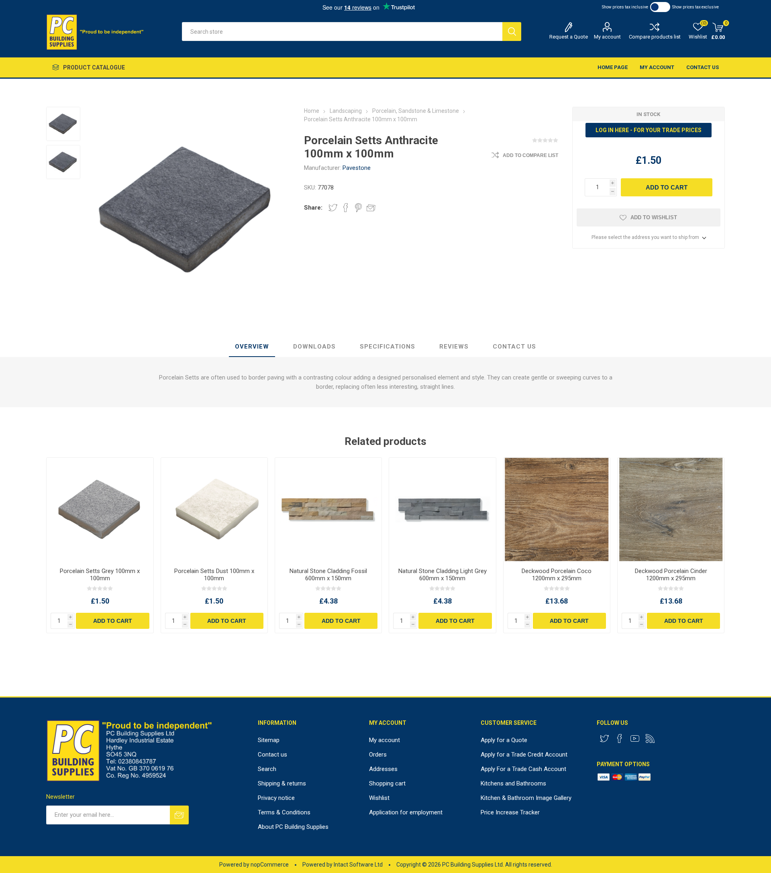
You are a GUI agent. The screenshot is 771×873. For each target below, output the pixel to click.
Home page (613, 67)
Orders (378, 754)
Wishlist (379, 798)
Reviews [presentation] (454, 346)
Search (511, 31)
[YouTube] (634, 738)
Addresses (383, 769)
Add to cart (666, 187)
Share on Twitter (332, 207)
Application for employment (406, 812)
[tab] (252, 347)
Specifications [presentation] (387, 346)
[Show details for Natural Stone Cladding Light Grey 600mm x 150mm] (442, 509)
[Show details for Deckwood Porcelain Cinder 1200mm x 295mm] (671, 509)
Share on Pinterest (358, 207)
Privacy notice (276, 798)
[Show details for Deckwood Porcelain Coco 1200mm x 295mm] (557, 509)
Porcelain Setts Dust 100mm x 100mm (214, 574)
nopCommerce (270, 864)
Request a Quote (568, 37)
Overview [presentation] (252, 346)
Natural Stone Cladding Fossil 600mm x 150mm (328, 574)
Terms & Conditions (284, 812)
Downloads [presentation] (314, 346)
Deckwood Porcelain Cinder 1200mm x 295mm (671, 574)
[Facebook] (619, 738)
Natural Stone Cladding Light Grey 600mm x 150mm (442, 574)
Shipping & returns (282, 783)
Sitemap (268, 740)
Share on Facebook (345, 207)
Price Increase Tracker (510, 812)
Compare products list (655, 37)
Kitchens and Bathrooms (513, 783)
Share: (313, 207)
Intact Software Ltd (358, 864)
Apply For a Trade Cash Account (523, 769)
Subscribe (179, 815)
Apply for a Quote (504, 740)
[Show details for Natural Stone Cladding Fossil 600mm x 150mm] (328, 509)
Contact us (702, 67)
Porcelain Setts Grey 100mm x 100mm (100, 574)
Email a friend (371, 207)
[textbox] (342, 31)
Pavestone (357, 167)
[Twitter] (604, 738)
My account (607, 37)
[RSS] (650, 738)
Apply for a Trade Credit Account (524, 754)
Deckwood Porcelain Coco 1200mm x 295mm (557, 574)
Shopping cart (387, 783)
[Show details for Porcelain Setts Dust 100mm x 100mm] (214, 509)
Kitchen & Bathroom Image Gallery (526, 798)
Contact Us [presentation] (514, 346)
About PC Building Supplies (293, 826)
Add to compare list (530, 155)
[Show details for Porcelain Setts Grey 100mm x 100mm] (100, 509)
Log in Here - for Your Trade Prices (649, 130)
